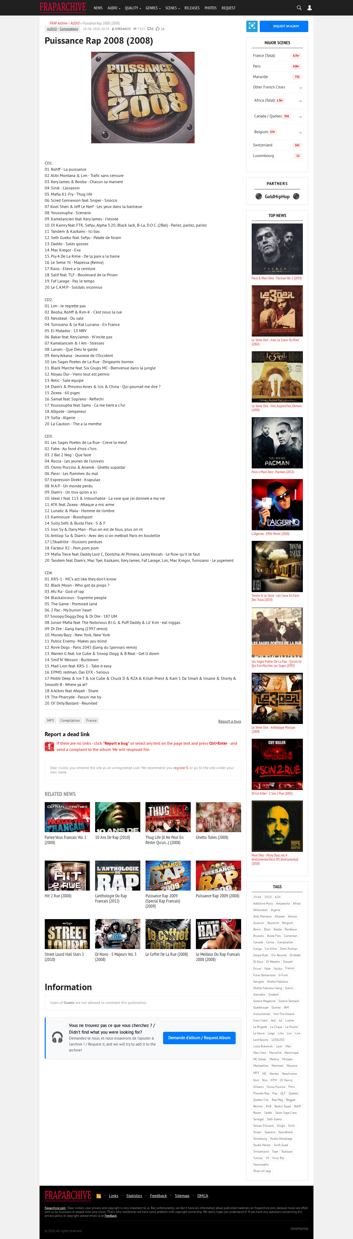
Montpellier (260, 1066)
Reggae (290, 1100)
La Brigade (260, 1027)
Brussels (258, 936)
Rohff (297, 1107)
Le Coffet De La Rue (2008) (166, 954)
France (91, 721)
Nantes (274, 1074)
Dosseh (288, 962)
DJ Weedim (273, 962)
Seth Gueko (274, 1120)
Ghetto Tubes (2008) (212, 837)
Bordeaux (291, 930)
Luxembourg (276, 156)
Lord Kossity (260, 1040)
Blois (267, 930)
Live (297, 1034)
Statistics (134, 1196)
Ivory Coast (260, 1021)
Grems (289, 988)
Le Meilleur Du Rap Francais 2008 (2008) (218, 956)
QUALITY (131, 7)
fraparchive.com (55, 1208)
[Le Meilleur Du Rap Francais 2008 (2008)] (218, 934)
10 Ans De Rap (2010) (112, 837)
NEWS (98, 7)
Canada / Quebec (271, 116)
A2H (277, 897)
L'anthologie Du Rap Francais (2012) (111, 898)
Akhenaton (260, 910)
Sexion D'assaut (263, 1126)
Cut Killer (271, 949)
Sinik (291, 1126)
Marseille (276, 77)
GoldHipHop (299, 1229)
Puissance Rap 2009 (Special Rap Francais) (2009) (162, 901)
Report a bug (229, 721)
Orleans (258, 1087)
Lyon (279, 1047)
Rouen (257, 1113)
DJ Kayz (258, 962)
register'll (180, 768)
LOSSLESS (278, 1040)
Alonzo (292, 917)
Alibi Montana (262, 917)
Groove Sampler (289, 1001)
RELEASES (192, 7)
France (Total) (276, 56)
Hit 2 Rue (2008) (58, 896)
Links (113, 1196)
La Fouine (291, 1027)
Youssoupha (260, 1165)
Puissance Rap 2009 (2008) (217, 896)
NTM (274, 1081)
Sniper (257, 1132)
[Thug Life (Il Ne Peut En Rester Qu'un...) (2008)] (168, 817)
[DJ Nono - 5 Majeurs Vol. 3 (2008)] (117, 934)
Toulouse (287, 1152)
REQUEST (228, 7)
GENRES (152, 7)
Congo (257, 949)
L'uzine (289, 1021)
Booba (278, 930)
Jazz (273, 1021)
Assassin (258, 923)
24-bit (257, 897)
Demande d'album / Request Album (199, 1038)
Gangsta (258, 982)
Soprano (270, 1132)
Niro (264, 1081)
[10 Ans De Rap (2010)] (117, 817)
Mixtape (287, 1060)
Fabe (267, 969)
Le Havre (259, 1034)
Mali (288, 1047)
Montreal (277, 1066)
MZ (264, 1074)
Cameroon (290, 936)
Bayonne (273, 923)
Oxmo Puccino (276, 1087)
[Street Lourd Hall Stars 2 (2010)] (67, 934)
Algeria (275, 910)
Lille (281, 1034)
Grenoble (259, 995)
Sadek (268, 1113)
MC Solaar (259, 1060)
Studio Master (262, 1145)
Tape (275, 1152)
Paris (276, 66)
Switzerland (276, 145)
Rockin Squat (282, 1107)
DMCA (202, 1196)
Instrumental (261, 1014)
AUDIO (112, 7)
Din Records (279, 956)
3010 (268, 897)
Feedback (158, 1196)
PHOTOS (211, 7)
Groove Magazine (264, 1001)
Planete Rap (261, 1094)
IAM (286, 1008)
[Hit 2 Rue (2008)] (67, 876)
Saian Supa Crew (286, 1113)
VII (267, 1158)
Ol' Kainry (286, 1081)
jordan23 (123, 29)
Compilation (70, 721)
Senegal (258, 1120)
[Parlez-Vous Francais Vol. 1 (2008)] (67, 817)
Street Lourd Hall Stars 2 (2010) (64, 956)
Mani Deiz (259, 1053)
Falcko (278, 969)
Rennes (258, 1107)
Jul (280, 1021)
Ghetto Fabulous (277, 982)
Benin (257, 930)
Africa (297, 904)
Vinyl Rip (278, 1158)
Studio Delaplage (281, 1139)
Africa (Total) (268, 100)
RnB (268, 1107)
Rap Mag (277, 1100)
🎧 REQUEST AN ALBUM (284, 26)
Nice (256, 1081)
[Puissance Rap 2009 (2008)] (218, 876)
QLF (283, 1094)
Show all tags (262, 1171)
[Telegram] (252, 26)
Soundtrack (285, 1132)
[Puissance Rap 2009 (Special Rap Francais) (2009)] (168, 876)
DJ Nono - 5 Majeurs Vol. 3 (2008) (115, 956)
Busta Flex (274, 936)
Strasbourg (260, 1139)
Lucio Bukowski (263, 1047)
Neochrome (289, 1074)
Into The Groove (283, 1014)
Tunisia (258, 1158)
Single (281, 1126)
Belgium (264, 132)
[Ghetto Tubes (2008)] (218, 817)
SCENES (171, 7)
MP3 (50, 721)
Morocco (292, 1066)
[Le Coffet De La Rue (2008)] (168, 934)
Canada (258, 943)
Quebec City (261, 1100)
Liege (271, 1034)
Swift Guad (281, 1145)
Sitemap (182, 1196)
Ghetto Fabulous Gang (267, 988)
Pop (274, 1094)
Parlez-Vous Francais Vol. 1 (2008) (65, 839)
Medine (274, 1060)
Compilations (69, 29)
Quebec (293, 1094)
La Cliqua (276, 1027)
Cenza (270, 943)
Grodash (273, 995)
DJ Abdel (295, 956)
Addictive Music (263, 904)
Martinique (291, 1053)
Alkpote (280, 917)
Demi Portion (288, 949)
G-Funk (283, 975)
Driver (257, 969)
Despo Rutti (260, 956)
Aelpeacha (283, 904)
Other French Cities (269, 87)
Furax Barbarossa (264, 975)
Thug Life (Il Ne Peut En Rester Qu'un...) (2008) (164, 839)
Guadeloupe (260, 1008)
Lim (289, 1034)
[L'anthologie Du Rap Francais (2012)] (117, 876)
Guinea (276, 1008)
